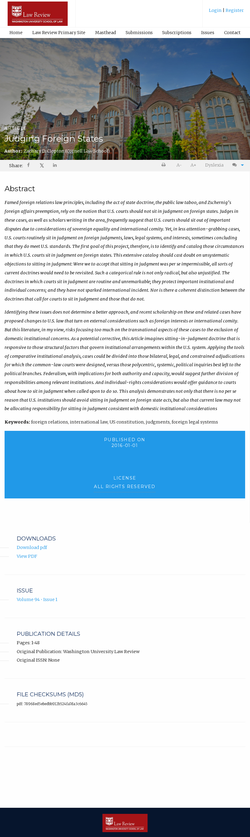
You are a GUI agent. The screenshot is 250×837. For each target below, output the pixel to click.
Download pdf (32, 547)
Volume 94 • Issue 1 (37, 599)
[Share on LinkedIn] (55, 165)
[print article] (164, 165)
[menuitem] (226, 12)
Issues (207, 32)
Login (216, 10)
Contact (232, 32)
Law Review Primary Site (58, 32)
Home (16, 32)
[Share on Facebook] (29, 165)
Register (234, 10)
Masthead (105, 32)
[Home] (37, 16)
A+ (193, 165)
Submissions (139, 32)
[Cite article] (236, 165)
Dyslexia (214, 165)
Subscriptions (176, 32)
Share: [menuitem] (16, 165)
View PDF (27, 556)
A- (179, 165)
